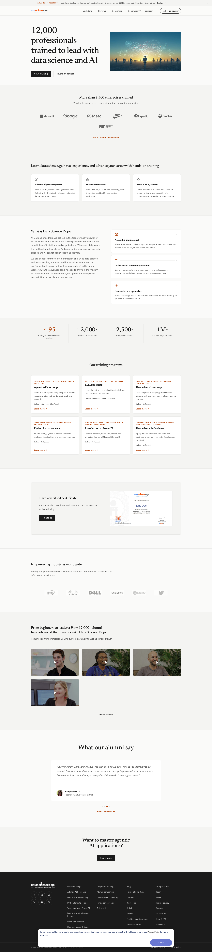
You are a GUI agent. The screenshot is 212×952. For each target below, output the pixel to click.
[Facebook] (34, 895)
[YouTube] (42, 902)
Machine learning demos (137, 919)
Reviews (102, 11)
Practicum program (75, 921)
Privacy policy (175, 947)
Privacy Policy (153, 932)
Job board (101, 908)
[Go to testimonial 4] (109, 806)
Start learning (41, 73)
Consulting (117, 11)
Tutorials (130, 897)
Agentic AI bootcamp (76, 892)
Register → (161, 3)
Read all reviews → (106, 811)
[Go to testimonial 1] (102, 806)
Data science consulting (107, 897)
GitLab (129, 908)
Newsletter (161, 924)
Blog (128, 886)
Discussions (131, 903)
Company (149, 11)
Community (133, 11)
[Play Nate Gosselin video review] (157, 662)
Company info (162, 886)
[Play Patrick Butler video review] (55, 662)
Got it (161, 942)
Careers (159, 908)
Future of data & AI (135, 892)
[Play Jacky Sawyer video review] (55, 692)
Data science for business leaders (79, 914)
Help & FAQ (161, 919)
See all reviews (106, 714)
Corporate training (105, 886)
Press (158, 897)
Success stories (133, 924)
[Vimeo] (49, 902)
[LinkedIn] (42, 895)
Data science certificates (78, 927)
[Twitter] (49, 895)
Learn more (106, 858)
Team (158, 892)
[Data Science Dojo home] (47, 885)
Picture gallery (162, 903)
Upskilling (87, 11)
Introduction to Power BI (78, 908)
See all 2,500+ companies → (106, 137)
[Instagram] (34, 902)
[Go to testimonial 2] (104, 806)
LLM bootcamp (73, 886)
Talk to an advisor (170, 10)
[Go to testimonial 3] (107, 806)
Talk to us (47, 517)
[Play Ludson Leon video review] (106, 662)
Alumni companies (105, 892)
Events (129, 913)
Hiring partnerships (105, 903)
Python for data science (78, 903)
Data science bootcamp (77, 897)
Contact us (161, 913)
